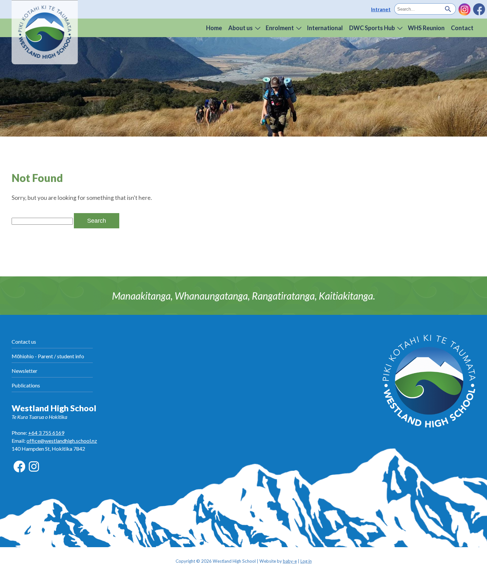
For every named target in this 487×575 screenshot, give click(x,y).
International (325, 27)
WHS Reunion (426, 27)
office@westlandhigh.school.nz (62, 440)
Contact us (24, 341)
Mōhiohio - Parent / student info (48, 356)
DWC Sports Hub (372, 27)
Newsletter (24, 371)
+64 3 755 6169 (46, 433)
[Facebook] (479, 9)
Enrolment (280, 27)
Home (214, 27)
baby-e (290, 561)
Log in (306, 561)
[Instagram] (464, 9)
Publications (26, 385)
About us (240, 27)
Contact (462, 27)
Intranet (381, 9)
